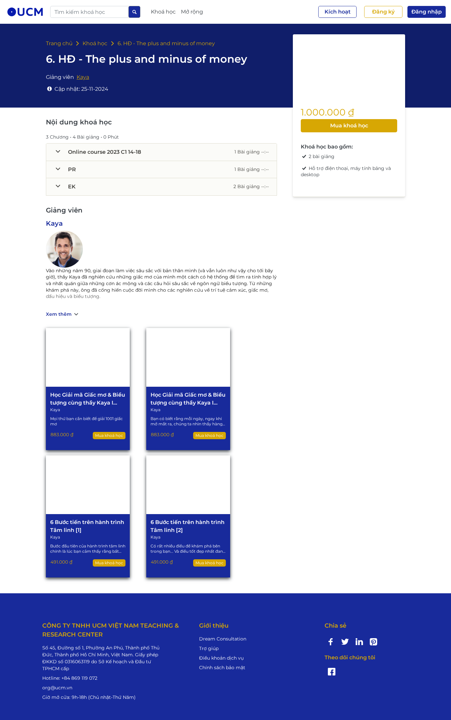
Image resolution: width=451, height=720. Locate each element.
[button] (161, 152)
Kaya (54, 223)
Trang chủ (59, 43)
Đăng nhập (426, 12)
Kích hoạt (338, 12)
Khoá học (94, 43)
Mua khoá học (349, 125)
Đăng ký (383, 12)
